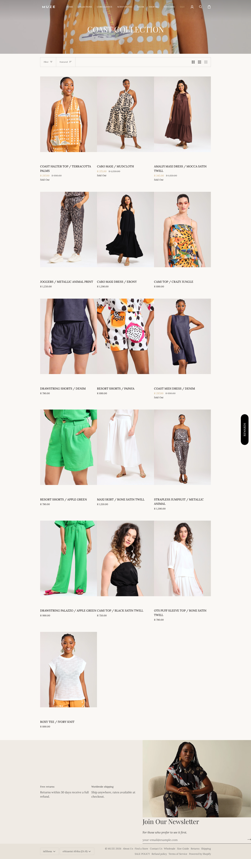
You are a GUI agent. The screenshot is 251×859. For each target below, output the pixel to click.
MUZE (112, 848)
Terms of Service (178, 853)
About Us (128, 848)
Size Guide (183, 848)
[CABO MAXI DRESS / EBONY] (125, 229)
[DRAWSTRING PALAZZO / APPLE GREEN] (68, 558)
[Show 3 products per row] (199, 62)
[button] (84, 7)
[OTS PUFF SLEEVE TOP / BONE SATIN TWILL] (182, 558)
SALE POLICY (142, 853)
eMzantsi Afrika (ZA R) (75, 851)
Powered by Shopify (200, 853)
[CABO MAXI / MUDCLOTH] (125, 114)
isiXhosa (47, 851)
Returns (195, 848)
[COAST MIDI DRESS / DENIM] (182, 336)
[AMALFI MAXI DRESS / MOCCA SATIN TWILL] (182, 114)
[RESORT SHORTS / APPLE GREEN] (68, 447)
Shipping (206, 848)
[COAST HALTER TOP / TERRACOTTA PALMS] (68, 114)
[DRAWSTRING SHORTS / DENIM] (68, 336)
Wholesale (169, 848)
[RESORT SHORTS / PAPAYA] (125, 336)
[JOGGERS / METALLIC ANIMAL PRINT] (68, 229)
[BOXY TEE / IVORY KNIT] (68, 669)
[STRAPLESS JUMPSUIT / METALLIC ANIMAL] (182, 447)
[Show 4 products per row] (207, 62)
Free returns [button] (47, 786)
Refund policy (159, 853)
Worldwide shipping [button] (102, 786)
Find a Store (141, 848)
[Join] (248, 839)
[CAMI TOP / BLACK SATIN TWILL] (125, 558)
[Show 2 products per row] (193, 62)
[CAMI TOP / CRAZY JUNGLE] (182, 229)
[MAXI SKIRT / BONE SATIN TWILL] (125, 447)
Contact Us (156, 848)
